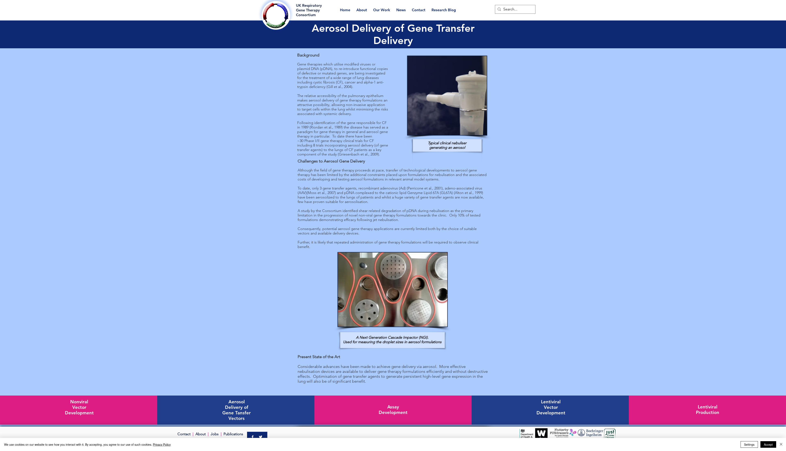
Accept (768, 444)
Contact (184, 434)
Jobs (215, 434)
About (200, 434)
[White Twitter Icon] (260, 437)
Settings (749, 444)
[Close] (781, 444)
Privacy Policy (162, 444)
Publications (233, 434)
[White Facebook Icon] (252, 437)
